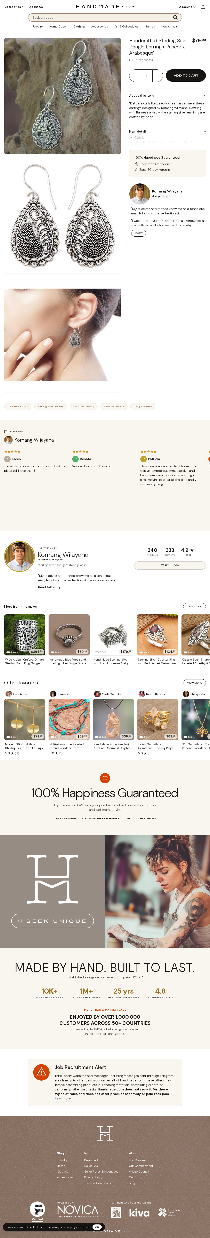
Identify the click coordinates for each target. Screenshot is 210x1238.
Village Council (139, 1171)
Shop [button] (61, 1153)
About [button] (134, 1153)
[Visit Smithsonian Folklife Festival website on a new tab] (116, 1212)
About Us (36, 7)
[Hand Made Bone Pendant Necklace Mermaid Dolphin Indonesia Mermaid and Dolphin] (113, 719)
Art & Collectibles (126, 26)
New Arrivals (169, 26)
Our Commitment (141, 1166)
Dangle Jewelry (143, 406)
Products (152, 555)
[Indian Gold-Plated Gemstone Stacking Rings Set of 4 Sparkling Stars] (157, 719)
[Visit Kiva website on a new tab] (139, 1212)
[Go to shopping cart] (203, 6)
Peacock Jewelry (114, 406)
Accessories (99, 26)
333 (170, 550)
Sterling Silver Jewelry (51, 406)
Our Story (135, 1177)
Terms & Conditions (97, 1183)
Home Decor (58, 26)
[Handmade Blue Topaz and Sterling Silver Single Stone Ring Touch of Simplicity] (69, 634)
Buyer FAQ (91, 1160)
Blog (132, 1183)
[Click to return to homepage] (105, 6)
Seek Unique (56, 921)
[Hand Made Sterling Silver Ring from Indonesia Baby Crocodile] (113, 634)
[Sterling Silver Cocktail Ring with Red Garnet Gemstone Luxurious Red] (157, 634)
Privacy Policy (93, 1177)
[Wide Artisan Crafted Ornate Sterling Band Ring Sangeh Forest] (24, 634)
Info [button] (87, 1153)
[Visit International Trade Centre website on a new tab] (169, 1212)
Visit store (194, 606)
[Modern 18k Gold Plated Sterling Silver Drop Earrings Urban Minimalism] (24, 719)
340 (152, 550)
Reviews (170, 555)
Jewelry (37, 26)
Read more (63, 1098)
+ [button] (158, 75)
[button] (14, 7)
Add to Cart (186, 75)
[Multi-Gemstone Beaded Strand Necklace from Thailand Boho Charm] (69, 719)
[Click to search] (177, 17)
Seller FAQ (91, 1166)
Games (150, 26)
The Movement (139, 1160)
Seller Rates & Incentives (101, 1171)
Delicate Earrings (18, 406)
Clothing (79, 26)
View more (194, 682)
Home (61, 1166)
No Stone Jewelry (83, 406)
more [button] (139, 233)
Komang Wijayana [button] (167, 191)
